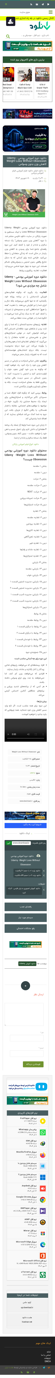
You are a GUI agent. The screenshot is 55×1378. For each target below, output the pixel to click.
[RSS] (31, 4)
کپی (8, 843)
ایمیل (41, 1048)
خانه (49, 1352)
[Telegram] (42, 4)
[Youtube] (48, 4)
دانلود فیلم (38, 170)
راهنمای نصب (26, 906)
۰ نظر (40, 181)
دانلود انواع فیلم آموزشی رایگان (25, 444)
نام (42, 1032)
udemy (32, 773)
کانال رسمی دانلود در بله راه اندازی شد (35, 18)
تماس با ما (46, 1355)
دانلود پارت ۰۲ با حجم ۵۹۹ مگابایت (28, 875)
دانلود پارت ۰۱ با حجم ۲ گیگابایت (27, 870)
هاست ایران (9, 1367)
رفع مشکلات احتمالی (25, 928)
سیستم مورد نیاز (25, 917)
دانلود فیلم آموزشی (25, 170)
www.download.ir (21, 843)
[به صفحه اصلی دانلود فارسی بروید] (40, 30)
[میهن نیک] (27, 1101)
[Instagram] (36, 4)
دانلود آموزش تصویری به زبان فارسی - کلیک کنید (24, 890)
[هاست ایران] (27, 1087)
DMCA (48, 1361)
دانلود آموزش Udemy (27, 963)
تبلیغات (47, 1358)
